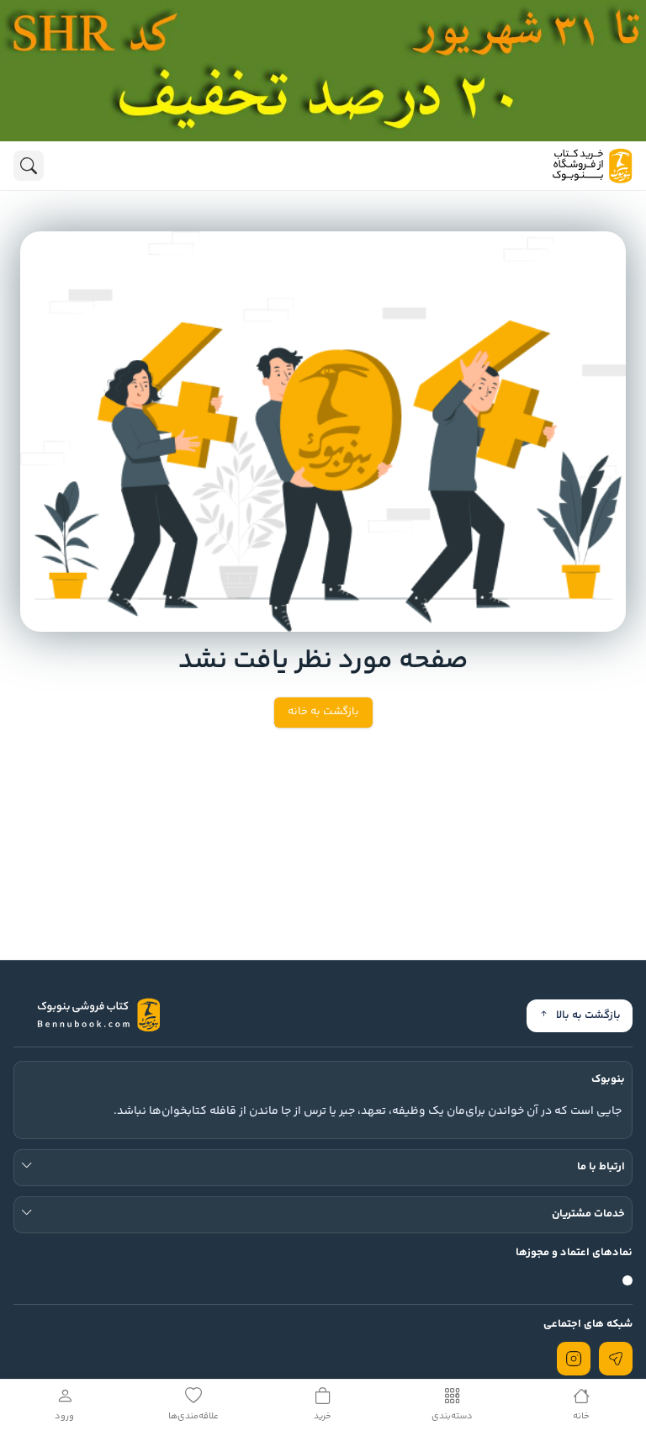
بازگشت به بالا (588, 1015)
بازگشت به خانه (323, 711)
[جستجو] (28, 166)
